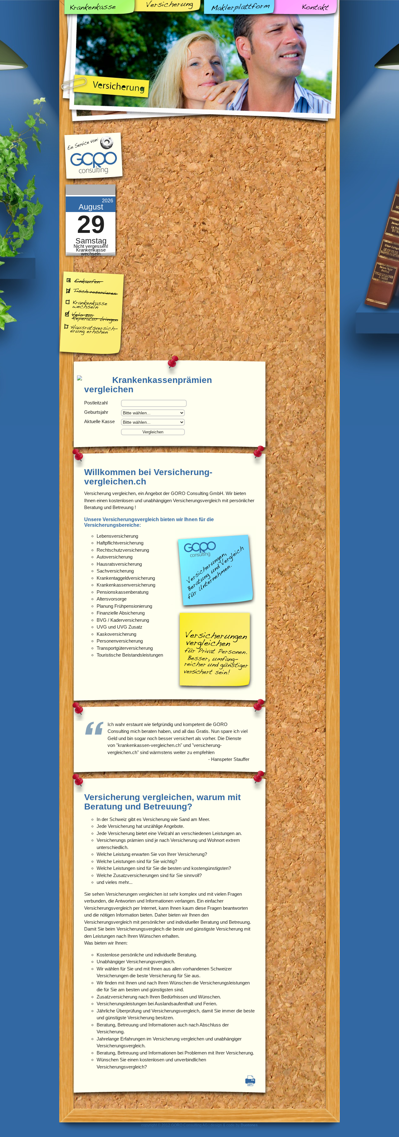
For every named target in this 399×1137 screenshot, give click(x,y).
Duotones (249, 1125)
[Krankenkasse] (94, 378)
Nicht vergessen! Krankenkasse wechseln (91, 249)
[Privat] (215, 692)
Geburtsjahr (96, 412)
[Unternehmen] (215, 607)
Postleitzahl (96, 402)
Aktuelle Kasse (99, 421)
